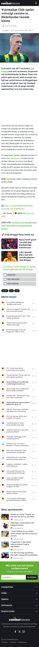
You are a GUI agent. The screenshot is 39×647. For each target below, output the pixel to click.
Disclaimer (4, 642)
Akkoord (11, 275)
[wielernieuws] (19, 619)
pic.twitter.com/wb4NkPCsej (13, 208)
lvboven (6, 30)
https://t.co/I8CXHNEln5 (14, 206)
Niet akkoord (13, 279)
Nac (11, 290)
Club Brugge (15, 158)
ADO (17, 290)
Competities (7, 587)
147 (32, 30)
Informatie (6, 605)
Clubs (4, 593)
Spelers (4, 599)
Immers (4, 290)
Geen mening (13, 284)
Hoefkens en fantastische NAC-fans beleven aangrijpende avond (19, 225)
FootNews (13, 642)
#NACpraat (28, 206)
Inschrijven (31, 577)
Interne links (7, 611)
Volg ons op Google (10, 26)
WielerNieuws (22, 642)
